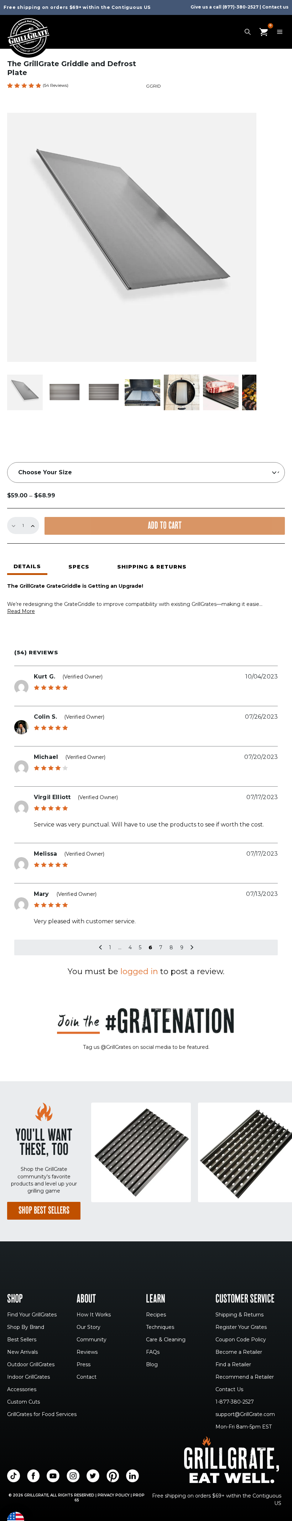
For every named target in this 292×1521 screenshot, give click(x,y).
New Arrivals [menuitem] (22, 1352)
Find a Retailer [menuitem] (233, 1365)
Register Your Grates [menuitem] (241, 1327)
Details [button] (27, 566)
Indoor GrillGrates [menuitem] (28, 1377)
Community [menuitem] (91, 1340)
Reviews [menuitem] (87, 1352)
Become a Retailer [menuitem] (238, 1352)
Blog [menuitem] (152, 1365)
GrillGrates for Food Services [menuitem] (42, 1414)
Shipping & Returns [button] (152, 566)
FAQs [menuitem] (153, 1352)
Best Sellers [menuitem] (21, 1340)
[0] (263, 31)
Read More (21, 611)
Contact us (275, 7)
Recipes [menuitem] (156, 1315)
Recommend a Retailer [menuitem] (244, 1377)
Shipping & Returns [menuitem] (239, 1315)
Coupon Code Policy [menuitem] (240, 1340)
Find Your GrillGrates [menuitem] (32, 1315)
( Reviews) (55, 85)
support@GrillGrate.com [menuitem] (245, 1414)
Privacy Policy (114, 1495)
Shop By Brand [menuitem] (25, 1327)
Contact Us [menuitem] (229, 1390)
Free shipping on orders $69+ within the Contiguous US (77, 7)
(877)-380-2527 (241, 7)
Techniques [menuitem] (160, 1327)
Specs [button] (78, 566)
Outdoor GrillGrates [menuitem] (30, 1365)
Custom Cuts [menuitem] (23, 1402)
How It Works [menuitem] (94, 1315)
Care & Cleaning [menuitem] (166, 1340)
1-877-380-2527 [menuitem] (234, 1402)
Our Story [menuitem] (88, 1327)
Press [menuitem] (83, 1365)
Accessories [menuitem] (21, 1390)
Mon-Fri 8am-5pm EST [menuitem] (243, 1427)
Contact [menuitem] (87, 1377)
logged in (139, 971)
